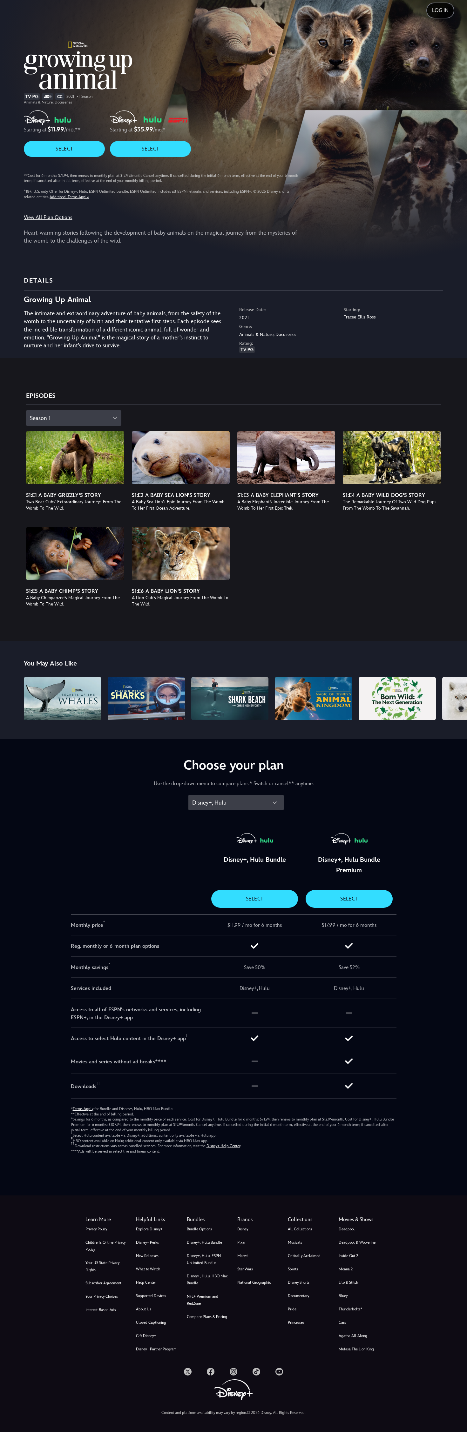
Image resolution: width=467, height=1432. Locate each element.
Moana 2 (346, 1269)
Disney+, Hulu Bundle (204, 1242)
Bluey (343, 1296)
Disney (242, 1229)
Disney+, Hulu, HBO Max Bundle (207, 1279)
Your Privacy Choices (101, 1296)
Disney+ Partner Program (156, 1349)
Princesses (296, 1322)
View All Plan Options (48, 217)
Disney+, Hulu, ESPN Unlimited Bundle (204, 1259)
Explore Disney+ (149, 1229)
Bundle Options (199, 1229)
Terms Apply (83, 1109)
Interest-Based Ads (100, 1310)
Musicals (295, 1242)
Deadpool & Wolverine (357, 1242)
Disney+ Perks (147, 1242)
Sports (293, 1269)
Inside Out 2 (348, 1256)
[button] (157, 1220)
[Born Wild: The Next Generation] (397, 698)
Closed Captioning (151, 1322)
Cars (342, 1322)
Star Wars (245, 1269)
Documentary (298, 1296)
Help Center (146, 1282)
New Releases (147, 1256)
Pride (292, 1309)
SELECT (64, 149)
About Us (143, 1309)
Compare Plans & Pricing (207, 1317)
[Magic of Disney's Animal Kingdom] (313, 698)
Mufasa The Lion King (356, 1349)
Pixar (241, 1242)
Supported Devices (151, 1296)
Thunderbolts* (350, 1309)
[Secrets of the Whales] (62, 698)
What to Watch (148, 1269)
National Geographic (254, 1282)
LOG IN (440, 10)
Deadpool (347, 1229)
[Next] (455, 697)
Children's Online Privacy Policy (105, 1246)
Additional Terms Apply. (69, 197)
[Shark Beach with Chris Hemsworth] (229, 698)
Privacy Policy (96, 1229)
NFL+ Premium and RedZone (202, 1300)
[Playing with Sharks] (146, 698)
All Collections (300, 1229)
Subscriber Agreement (103, 1283)
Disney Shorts (298, 1282)
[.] (188, 1371)
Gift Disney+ (146, 1336)
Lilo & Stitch (348, 1282)
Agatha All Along (353, 1336)
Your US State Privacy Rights (102, 1266)
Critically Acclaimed (304, 1256)
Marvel (243, 1256)
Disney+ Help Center (223, 1146)
